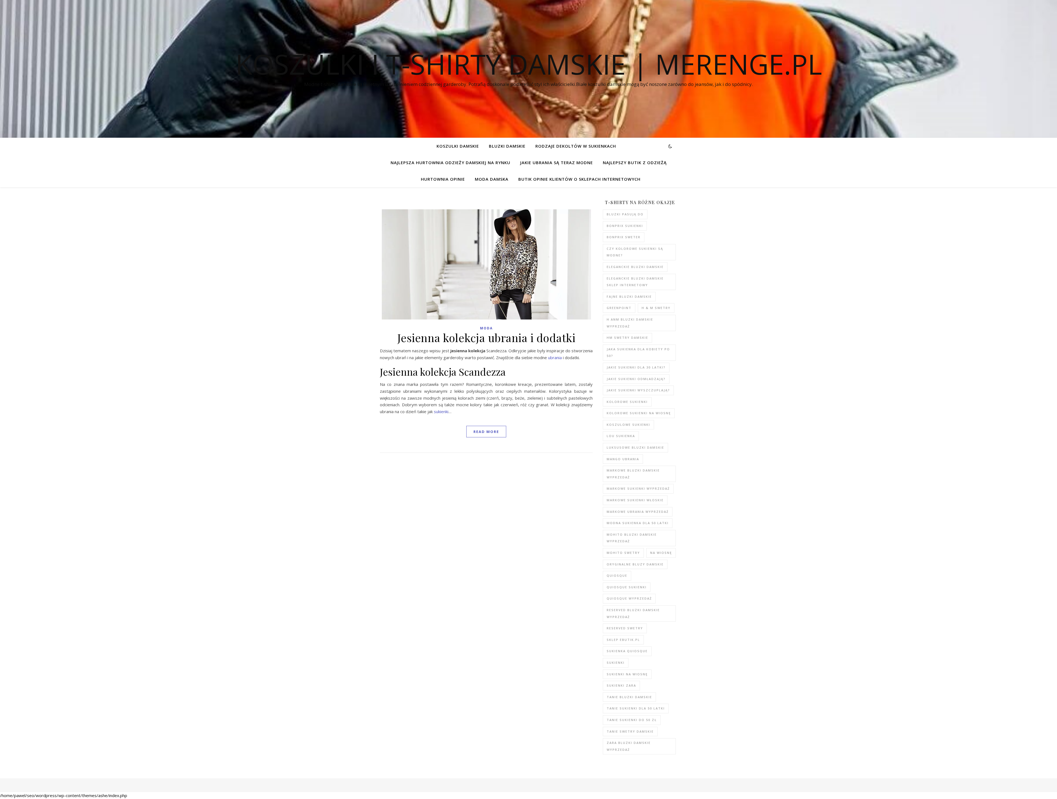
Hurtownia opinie (443, 179)
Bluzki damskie (507, 146)
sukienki (441, 411)
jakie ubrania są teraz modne (556, 162)
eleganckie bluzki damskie (635, 267)
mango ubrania (623, 459)
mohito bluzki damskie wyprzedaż (632, 537)
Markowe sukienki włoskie (635, 500)
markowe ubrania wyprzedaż (638, 512)
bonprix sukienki (625, 226)
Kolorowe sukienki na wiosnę (639, 413)
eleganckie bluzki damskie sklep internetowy (635, 281)
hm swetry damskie (627, 337)
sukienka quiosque (627, 651)
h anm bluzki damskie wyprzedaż (630, 322)
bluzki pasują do (625, 214)
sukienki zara (621, 685)
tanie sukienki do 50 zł (632, 720)
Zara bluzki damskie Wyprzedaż (629, 746)
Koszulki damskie (458, 146)
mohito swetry (623, 553)
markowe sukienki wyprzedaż (638, 488)
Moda (486, 328)
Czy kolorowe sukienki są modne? (635, 252)
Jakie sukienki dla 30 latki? (636, 367)
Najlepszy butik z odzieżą (635, 162)
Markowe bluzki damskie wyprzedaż (633, 473)
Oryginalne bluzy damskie (635, 564)
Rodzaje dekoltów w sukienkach (575, 146)
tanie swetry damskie (630, 731)
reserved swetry (625, 628)
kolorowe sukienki (627, 402)
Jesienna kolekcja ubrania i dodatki (486, 337)
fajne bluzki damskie (629, 296)
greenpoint (619, 308)
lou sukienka (621, 436)
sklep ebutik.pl (623, 640)
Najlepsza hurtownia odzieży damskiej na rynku (450, 162)
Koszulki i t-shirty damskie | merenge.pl (528, 64)
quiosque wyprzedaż (629, 598)
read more (486, 431)
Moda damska (491, 179)
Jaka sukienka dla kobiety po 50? (638, 352)
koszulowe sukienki (628, 424)
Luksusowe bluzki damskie (635, 447)
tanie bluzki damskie (629, 697)
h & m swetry (656, 308)
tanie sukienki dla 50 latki (636, 708)
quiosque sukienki (627, 587)
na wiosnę (661, 553)
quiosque (617, 575)
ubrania (555, 357)
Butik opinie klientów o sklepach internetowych (579, 179)
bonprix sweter (624, 237)
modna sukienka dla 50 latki (638, 523)
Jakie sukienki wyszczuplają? (638, 390)
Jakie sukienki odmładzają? (636, 379)
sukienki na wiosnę (627, 674)
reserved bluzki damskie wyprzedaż (633, 613)
